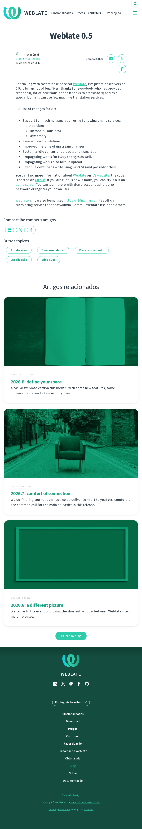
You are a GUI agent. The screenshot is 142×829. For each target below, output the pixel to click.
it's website (100, 175)
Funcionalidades (62, 13)
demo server (25, 184)
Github (40, 180)
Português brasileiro (69, 702)
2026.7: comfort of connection (40, 493)
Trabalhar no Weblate (72, 751)
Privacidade (64, 809)
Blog (19, 59)
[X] (63, 684)
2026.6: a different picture (37, 605)
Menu (135, 13)
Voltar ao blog (71, 636)
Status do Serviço (71, 795)
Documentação (73, 781)
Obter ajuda (113, 13)
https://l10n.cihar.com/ (82, 200)
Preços (80, 13)
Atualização (32, 59)
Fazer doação (73, 744)
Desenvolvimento (91, 250)
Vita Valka (89, 809)
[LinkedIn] (55, 684)
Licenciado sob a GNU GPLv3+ (85, 802)
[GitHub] (87, 684)
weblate (71, 674)
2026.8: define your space (36, 382)
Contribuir (94, 13)
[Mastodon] (71, 684)
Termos (52, 809)
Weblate (35, 12)
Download (72, 721)
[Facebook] (79, 684)
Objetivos (49, 260)
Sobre (73, 773)
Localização (19, 260)
